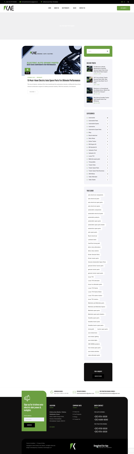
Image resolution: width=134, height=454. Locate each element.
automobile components (94, 210)
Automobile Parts (93, 121)
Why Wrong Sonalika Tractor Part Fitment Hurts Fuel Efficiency (101, 99)
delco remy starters (93, 251)
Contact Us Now (98, 376)
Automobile (29, 77)
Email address (27, 416)
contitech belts (92, 240)
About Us (56, 8)
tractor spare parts (102, 329)
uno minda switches (93, 351)
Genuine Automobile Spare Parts (97, 262)
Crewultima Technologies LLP (45, 447)
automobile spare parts (94, 221)
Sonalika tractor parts (94, 322)
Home (49, 8)
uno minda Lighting (93, 336)
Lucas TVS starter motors (95, 295)
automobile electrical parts (95, 213)
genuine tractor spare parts (95, 273)
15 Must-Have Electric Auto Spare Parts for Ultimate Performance (53, 80)
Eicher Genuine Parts (94, 254)
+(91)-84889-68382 (101, 419)
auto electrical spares (94, 206)
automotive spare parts (94, 228)
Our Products (65, 8)
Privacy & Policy (41, 443)
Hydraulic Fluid (93, 150)
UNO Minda (92, 174)
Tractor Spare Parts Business (96, 171)
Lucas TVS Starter (93, 288)
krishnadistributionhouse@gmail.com (30, 2)
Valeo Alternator (93, 177)
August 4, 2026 (97, 74)
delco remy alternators (94, 247)
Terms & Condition (30, 443)
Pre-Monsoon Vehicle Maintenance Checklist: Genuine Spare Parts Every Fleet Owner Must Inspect (101, 69)
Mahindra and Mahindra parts (96, 303)
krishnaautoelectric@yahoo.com (85, 393)
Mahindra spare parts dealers (96, 314)
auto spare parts (92, 232)
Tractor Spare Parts (94, 168)
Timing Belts (92, 162)
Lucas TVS (91, 156)
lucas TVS (91, 277)
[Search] (128, 2)
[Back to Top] (130, 451)
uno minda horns (92, 333)
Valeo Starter (92, 180)
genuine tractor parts (94, 269)
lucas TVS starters (93, 299)
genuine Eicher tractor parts (95, 266)
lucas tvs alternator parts (95, 284)
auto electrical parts (93, 199)
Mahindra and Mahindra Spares (96, 307)
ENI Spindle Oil (93, 147)
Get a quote (52, 427)
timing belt (91, 329)
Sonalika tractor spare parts (95, 325)
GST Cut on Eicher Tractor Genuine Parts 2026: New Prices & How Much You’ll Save (101, 80)
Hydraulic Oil (92, 153)
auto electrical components (95, 195)
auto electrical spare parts (95, 202)
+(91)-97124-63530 (100, 416)
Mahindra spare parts (94, 159)
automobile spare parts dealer (96, 225)
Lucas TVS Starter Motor (95, 292)
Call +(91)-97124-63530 (11, 2)
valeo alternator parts (94, 355)
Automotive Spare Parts (95, 129)
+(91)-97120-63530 (100, 428)
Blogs (74, 8)
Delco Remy (92, 138)
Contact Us (82, 8)
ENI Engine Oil (92, 144)
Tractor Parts (92, 165)
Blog (34, 77)
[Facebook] (122, 2)
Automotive (92, 126)
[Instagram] (124, 2)
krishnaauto (39, 77)
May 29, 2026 (97, 94)
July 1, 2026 (96, 84)
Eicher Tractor (92, 141)
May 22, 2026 (97, 103)
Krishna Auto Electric (40, 445)
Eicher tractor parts (93, 258)
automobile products (93, 217)
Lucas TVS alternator (94, 281)
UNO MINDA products (94, 344)
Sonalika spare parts (93, 318)
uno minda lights (92, 340)
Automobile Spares (94, 123)
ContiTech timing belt (94, 243)
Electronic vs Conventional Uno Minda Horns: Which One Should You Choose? (101, 90)
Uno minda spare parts (94, 348)
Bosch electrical (93, 135)
